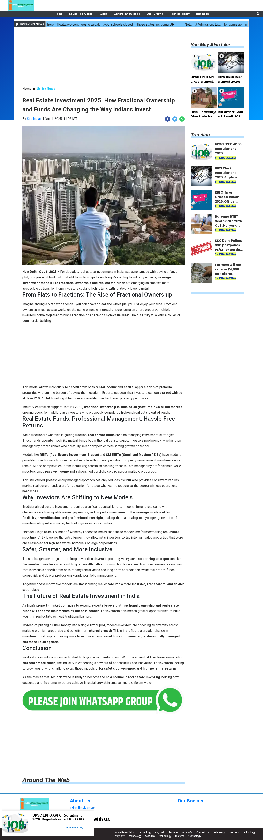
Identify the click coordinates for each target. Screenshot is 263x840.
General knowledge (127, 13)
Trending (200, 135)
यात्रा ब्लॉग (160, 832)
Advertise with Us (125, 832)
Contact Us (202, 832)
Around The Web (46, 780)
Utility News (155, 13)
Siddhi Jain (34, 119)
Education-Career (81, 13)
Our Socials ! (192, 801)
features (173, 832)
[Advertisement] (103, 57)
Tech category (180, 13)
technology (145, 832)
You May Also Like (210, 45)
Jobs (103, 13)
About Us (80, 801)
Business (202, 13)
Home (58, 13)
